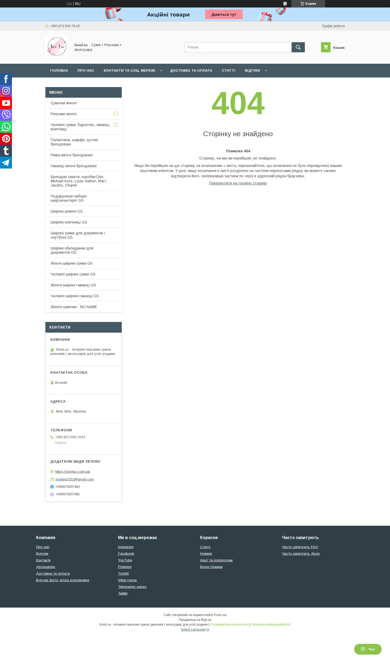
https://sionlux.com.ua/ (72, 471)
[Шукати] (298, 47)
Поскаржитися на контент (229, 624)
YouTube (125, 560)
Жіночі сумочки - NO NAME (74, 307)
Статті (228, 70)
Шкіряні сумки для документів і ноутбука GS (78, 235)
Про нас (85, 70)
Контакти (43, 560)
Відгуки (252, 70)
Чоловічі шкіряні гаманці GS (75, 296)
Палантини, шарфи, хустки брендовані (74, 142)
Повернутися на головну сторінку (238, 183)
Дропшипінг (45, 567)
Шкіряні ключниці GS (69, 222)
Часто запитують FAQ (300, 547)
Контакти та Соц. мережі (129, 70)
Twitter (123, 593)
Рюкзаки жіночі (63, 114)
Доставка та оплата (191, 70)
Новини (206, 554)
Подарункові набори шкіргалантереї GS (68, 198)
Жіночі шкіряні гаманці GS (73, 285)
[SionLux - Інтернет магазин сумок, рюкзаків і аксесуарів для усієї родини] (56, 57)
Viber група (127, 580)
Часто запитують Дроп (301, 554)
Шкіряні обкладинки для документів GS (72, 250)
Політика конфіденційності (270, 624)
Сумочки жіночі (63, 103)
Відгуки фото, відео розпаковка (62, 580)
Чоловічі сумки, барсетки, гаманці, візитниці (80, 127)
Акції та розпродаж (216, 560)
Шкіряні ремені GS (67, 211)
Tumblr (123, 573)
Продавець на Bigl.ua (195, 620)
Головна (59, 70)
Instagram (126, 547)
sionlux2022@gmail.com (74, 479)
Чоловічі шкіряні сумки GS (73, 274)
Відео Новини (211, 567)
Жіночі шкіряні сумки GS (72, 263)
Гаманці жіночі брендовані (74, 166)
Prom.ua (220, 615)
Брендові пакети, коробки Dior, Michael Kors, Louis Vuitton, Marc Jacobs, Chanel (78, 181)
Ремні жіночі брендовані (72, 155)
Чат (372, 649)
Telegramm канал (132, 587)
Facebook (126, 554)
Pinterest (124, 567)
